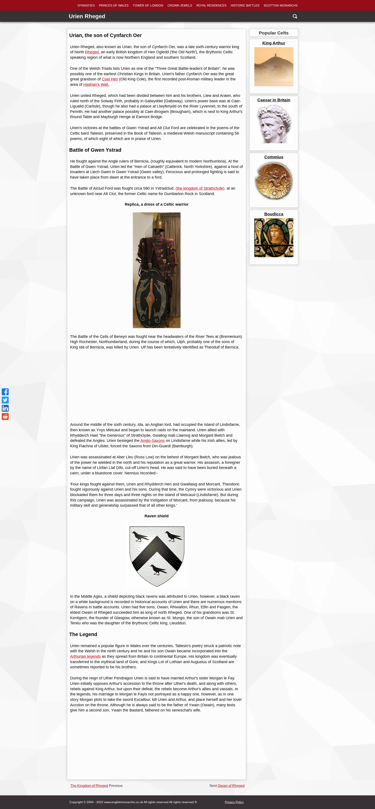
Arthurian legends (85, 656)
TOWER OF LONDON (148, 5)
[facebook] (5, 391)
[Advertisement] (155, 386)
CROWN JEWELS (180, 5)
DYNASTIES (86, 5)
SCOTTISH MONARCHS (281, 5)
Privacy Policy (234, 802)
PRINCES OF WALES (113, 5)
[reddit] (5, 416)
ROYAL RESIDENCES (211, 5)
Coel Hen (110, 79)
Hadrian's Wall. (96, 84)
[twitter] (5, 400)
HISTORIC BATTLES (245, 5)
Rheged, (92, 52)
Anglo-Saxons (152, 440)
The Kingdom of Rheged (89, 786)
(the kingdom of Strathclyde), (200, 188)
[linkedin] (5, 408)
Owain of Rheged (231, 786)
